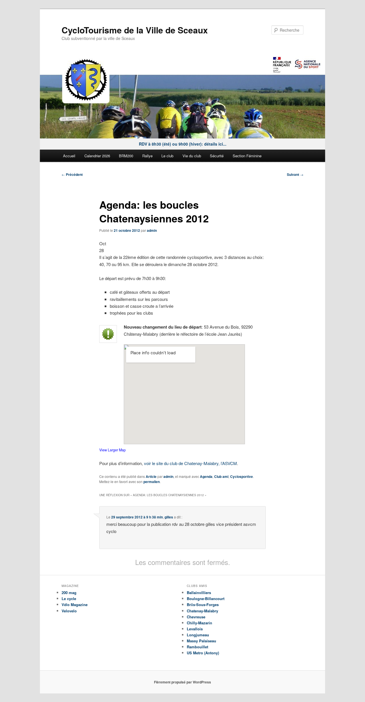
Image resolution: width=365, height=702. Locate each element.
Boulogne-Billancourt (205, 598)
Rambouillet (197, 646)
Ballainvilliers (199, 592)
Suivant (295, 174)
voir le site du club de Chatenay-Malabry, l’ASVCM (190, 463)
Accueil (69, 155)
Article (151, 476)
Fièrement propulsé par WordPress (182, 682)
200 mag (69, 592)
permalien (151, 481)
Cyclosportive (241, 476)
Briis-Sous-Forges (203, 604)
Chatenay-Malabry (202, 611)
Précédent (72, 174)
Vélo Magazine (75, 604)
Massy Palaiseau (201, 640)
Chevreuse (196, 616)
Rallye (147, 155)
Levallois (195, 628)
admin (152, 230)
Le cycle (69, 598)
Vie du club (191, 155)
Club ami (221, 476)
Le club (167, 155)
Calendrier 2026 (97, 155)
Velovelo (69, 611)
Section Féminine (247, 155)
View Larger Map (112, 449)
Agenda (206, 476)
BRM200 (126, 155)
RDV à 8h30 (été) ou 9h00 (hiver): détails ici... (182, 144)
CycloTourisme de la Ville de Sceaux (135, 30)
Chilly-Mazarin (199, 622)
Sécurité (217, 155)
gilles (169, 517)
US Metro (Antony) (203, 652)
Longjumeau (198, 634)
